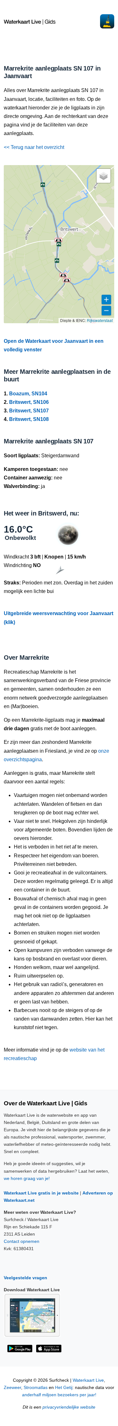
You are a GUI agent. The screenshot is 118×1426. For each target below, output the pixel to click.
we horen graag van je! (27, 1178)
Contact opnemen (21, 1241)
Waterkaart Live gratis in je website (41, 1192)
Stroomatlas (36, 1387)
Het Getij (63, 1387)
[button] (58, 240)
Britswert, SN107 (29, 410)
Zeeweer (12, 1387)
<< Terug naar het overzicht (34, 147)
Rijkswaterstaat (100, 320)
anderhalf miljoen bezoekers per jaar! (59, 1394)
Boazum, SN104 (28, 393)
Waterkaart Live (88, 1380)
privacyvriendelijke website (68, 1407)
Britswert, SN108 (29, 419)
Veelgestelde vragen (25, 1277)
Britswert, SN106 (29, 402)
